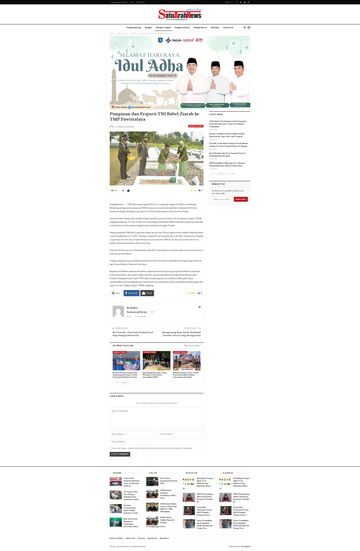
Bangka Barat (200, 27)
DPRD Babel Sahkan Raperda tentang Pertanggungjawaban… (160, 521)
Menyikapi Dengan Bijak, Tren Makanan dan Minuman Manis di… (198, 483)
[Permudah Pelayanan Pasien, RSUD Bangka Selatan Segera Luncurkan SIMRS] (189, 510)
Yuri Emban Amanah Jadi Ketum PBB (168, 480)
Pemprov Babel (116, 538)
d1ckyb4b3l (245, 546)
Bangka (148, 27)
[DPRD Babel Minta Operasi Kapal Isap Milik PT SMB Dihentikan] (152, 507)
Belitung (215, 27)
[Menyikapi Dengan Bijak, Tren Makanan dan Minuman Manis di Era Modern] (189, 481)
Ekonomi (141, 538)
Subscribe (241, 199)
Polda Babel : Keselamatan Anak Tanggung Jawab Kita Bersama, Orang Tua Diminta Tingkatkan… (227, 124)
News (132, 2)
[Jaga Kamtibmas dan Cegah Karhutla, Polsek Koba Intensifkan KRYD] (156, 360)
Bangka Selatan (182, 27)
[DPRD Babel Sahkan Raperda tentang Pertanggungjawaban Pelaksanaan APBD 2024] (152, 520)
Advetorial (228, 27)
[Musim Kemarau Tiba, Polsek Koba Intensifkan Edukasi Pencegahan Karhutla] (187, 360)
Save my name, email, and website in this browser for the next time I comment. (152, 448)
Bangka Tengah (163, 27)
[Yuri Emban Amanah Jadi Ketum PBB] (152, 481)
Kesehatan (152, 538)
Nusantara (164, 538)
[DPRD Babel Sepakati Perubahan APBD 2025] (152, 493)
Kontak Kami (140, 2)
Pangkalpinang (134, 27)
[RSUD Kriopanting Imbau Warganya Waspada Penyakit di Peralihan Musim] (189, 497)
